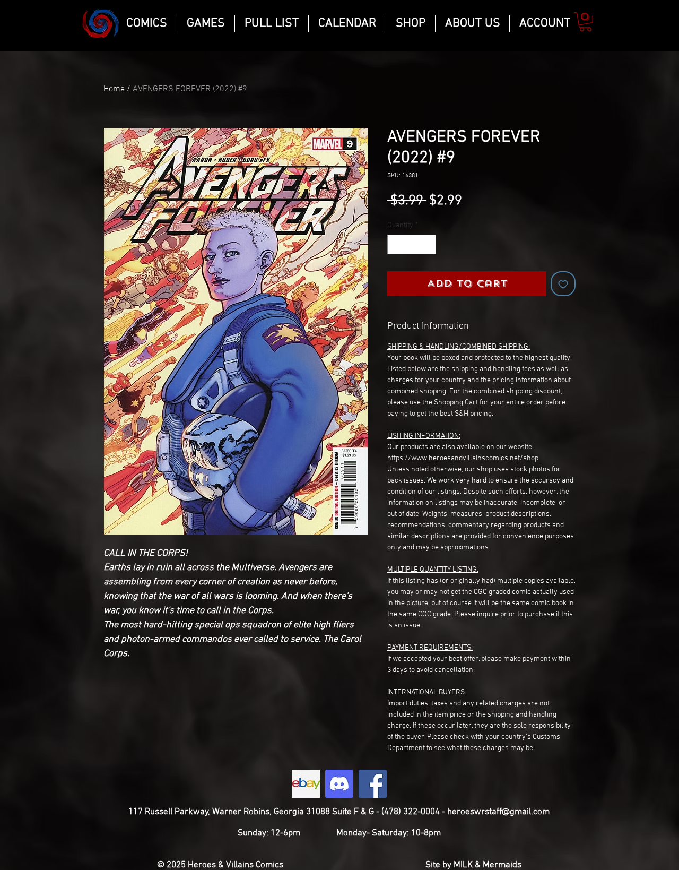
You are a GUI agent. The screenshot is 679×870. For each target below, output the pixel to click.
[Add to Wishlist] (563, 283)
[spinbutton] (411, 244)
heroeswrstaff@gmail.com (498, 812)
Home (114, 89)
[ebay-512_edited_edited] (306, 784)
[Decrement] (395, 244)
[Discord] (339, 784)
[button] (585, 21)
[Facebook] (373, 784)
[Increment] (427, 244)
